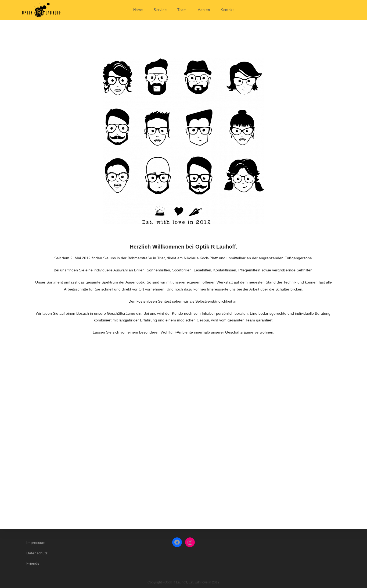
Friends (32, 563)
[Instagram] (190, 542)
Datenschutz (37, 553)
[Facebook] (177, 542)
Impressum (35, 542)
